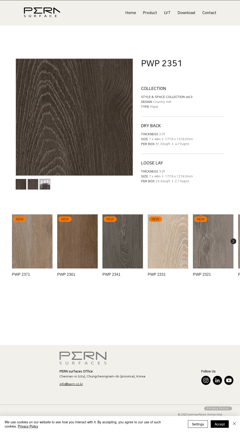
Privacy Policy (28, 426)
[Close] (234, 424)
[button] (71, 385)
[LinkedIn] (217, 381)
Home (21, 42)
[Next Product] (233, 242)
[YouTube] (228, 381)
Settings (198, 424)
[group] (120, 246)
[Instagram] (205, 381)
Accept (220, 424)
